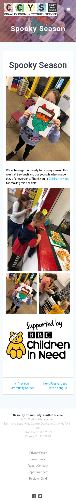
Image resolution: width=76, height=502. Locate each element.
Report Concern (38, 465)
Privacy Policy (38, 452)
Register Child (38, 478)
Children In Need (59, 178)
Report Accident (38, 472)
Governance (38, 459)
